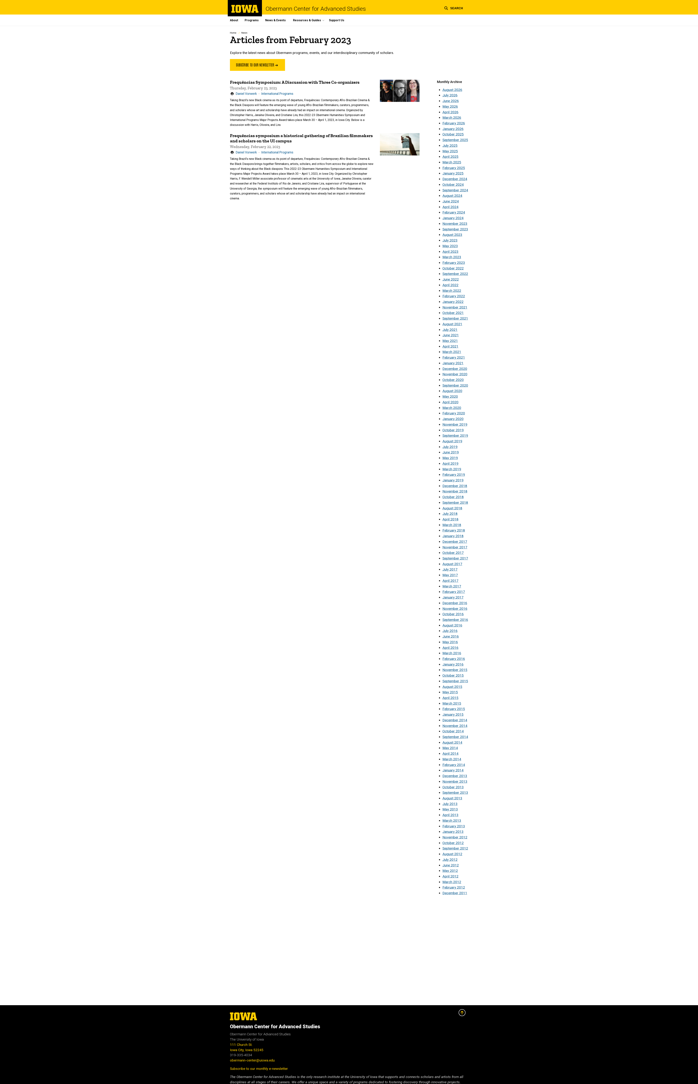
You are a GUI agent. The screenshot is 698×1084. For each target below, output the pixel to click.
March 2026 (451, 118)
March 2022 (451, 291)
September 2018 (455, 503)
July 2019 (450, 447)
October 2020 (453, 380)
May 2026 (450, 106)
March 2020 (451, 408)
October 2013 (453, 787)
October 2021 (453, 313)
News (244, 32)
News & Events (275, 20)
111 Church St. (241, 1045)
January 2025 (453, 173)
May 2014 (450, 748)
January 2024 (453, 218)
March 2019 (451, 469)
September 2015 (455, 681)
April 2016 (450, 648)
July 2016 (450, 631)
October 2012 (453, 843)
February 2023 (453, 263)
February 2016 (453, 659)
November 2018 (454, 491)
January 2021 (453, 363)
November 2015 (454, 670)
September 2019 (455, 435)
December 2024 (454, 179)
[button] (453, 7)
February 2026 (453, 123)
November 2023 (454, 224)
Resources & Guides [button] (307, 20)
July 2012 (450, 860)
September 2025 (455, 140)
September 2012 (455, 848)
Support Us (336, 20)
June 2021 (450, 335)
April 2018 (450, 519)
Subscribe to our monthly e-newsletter (259, 1069)
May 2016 (450, 642)
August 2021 (452, 324)
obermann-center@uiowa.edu (252, 1060)
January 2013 (453, 832)
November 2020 (454, 374)
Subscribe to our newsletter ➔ (257, 64)
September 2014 (455, 737)
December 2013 (454, 776)
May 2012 (450, 871)
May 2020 (450, 396)
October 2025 (453, 134)
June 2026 (450, 101)
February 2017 (453, 592)
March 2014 (451, 759)
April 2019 (450, 463)
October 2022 (453, 268)
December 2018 (454, 486)
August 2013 (452, 798)
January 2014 (453, 770)
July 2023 (450, 240)
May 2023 (450, 246)
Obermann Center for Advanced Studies (316, 9)
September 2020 (455, 385)
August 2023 (452, 235)
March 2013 (451, 820)
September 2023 (455, 229)
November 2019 (454, 424)
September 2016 (455, 620)
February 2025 (453, 168)
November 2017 (454, 547)
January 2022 (453, 302)
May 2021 (450, 341)
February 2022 (453, 296)
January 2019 (453, 480)
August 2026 (452, 90)
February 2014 (453, 765)
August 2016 (452, 625)
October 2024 (453, 185)
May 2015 (450, 692)
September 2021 (455, 318)
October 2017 (453, 553)
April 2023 (450, 252)
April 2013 (450, 815)
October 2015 (453, 675)
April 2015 (450, 698)
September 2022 (455, 274)
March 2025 (451, 162)
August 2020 (452, 391)
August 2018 (452, 508)
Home (233, 32)
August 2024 (452, 196)
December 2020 (454, 369)
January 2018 (453, 536)
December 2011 (454, 893)
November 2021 (454, 307)
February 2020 (453, 413)
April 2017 (450, 581)
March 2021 (451, 352)
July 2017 (450, 569)
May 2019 (450, 458)
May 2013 (450, 809)
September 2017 (455, 558)
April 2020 (450, 402)
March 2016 (451, 653)
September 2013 (455, 793)
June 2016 (450, 636)
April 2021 (450, 346)
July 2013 (450, 804)
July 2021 (450, 330)
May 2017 (450, 575)
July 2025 (450, 145)
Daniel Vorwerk (246, 94)
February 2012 (453, 887)
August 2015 (452, 687)
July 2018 (450, 514)
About (234, 20)
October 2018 (453, 497)
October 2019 (453, 430)
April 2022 (450, 285)
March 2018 (451, 525)
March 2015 (451, 703)
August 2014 (452, 742)
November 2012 (454, 837)
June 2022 (450, 279)
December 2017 (454, 542)
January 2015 (453, 714)
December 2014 (454, 720)
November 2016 (454, 609)
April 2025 (450, 157)
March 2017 (451, 586)
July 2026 (450, 95)
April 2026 (450, 112)
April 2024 (450, 207)
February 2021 (453, 357)
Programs (252, 20)
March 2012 (451, 882)
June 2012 (450, 865)
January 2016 (453, 664)
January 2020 (453, 419)
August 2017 (452, 564)
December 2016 (454, 603)
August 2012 (452, 854)
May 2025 (450, 151)
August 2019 (452, 441)
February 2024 (453, 212)
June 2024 (450, 201)
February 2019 (453, 475)
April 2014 (450, 753)
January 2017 (453, 597)
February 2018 (453, 530)
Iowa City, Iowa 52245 (246, 1050)
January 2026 (453, 129)
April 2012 (450, 876)
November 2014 (454, 726)
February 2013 (453, 826)
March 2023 (451, 257)
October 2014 (453, 731)
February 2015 (453, 709)
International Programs (277, 94)
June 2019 (450, 452)
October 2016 (453, 614)
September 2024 (455, 190)
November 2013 (454, 781)
